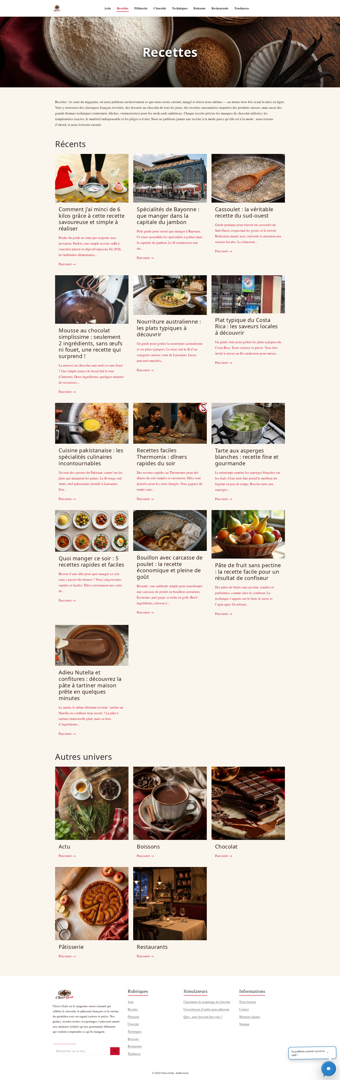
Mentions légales (249, 1017)
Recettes (122, 8)
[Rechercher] (115, 1051)
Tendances (241, 8)
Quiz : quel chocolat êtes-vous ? (203, 1017)
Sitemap (244, 1024)
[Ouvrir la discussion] (328, 1068)
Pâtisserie (141, 8)
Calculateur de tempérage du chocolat (207, 1002)
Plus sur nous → (64, 1040)
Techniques (180, 8)
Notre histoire (247, 1002)
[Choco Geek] (57, 8)
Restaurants (220, 8)
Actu (107, 8)
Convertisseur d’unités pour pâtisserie (207, 1009)
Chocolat (159, 8)
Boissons (199, 8)
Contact (244, 1009)
